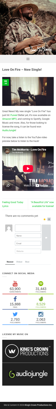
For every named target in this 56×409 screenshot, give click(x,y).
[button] (28, 59)
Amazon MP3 (9, 118)
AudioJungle (9, 130)
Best (27, 261)
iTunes (13, 115)
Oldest (19, 261)
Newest (10, 261)
